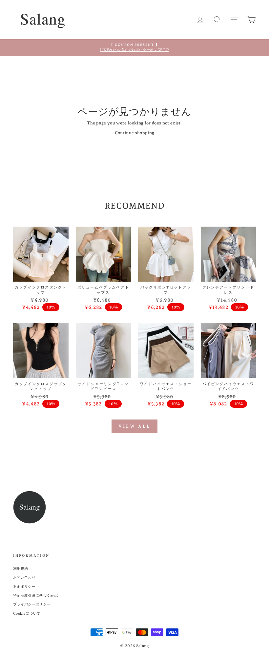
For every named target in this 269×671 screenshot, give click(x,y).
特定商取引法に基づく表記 (35, 595)
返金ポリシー (24, 587)
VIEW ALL (134, 426)
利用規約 (20, 569)
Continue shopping (135, 132)
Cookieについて (26, 613)
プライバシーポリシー (31, 604)
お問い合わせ (24, 577)
